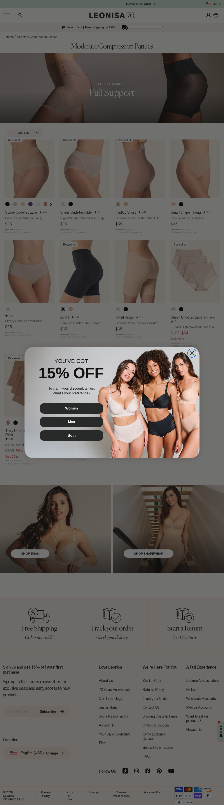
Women (71, 408)
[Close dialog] (191, 353)
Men (71, 422)
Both (72, 435)
